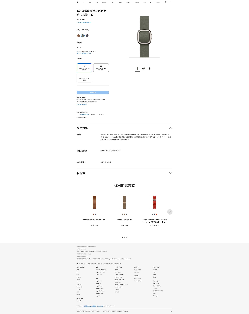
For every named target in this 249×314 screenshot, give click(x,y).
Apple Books (99, 293)
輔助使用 (155, 269)
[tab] (137, 68)
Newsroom (156, 283)
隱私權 (154, 274)
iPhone (79, 277)
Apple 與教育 (137, 278)
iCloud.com (99, 274)
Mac (78, 272)
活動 (154, 293)
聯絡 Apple (156, 295)
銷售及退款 (119, 311)
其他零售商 (100, 306)
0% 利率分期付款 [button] (89, 23)
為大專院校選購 (138, 281)
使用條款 (113, 311)
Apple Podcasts (100, 291)
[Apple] (77, 263)
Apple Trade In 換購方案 (121, 284)
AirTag (78, 289)
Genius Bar (118, 272)
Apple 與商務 (137, 269)
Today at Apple (119, 274)
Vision (78, 282)
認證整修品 (117, 282)
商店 (78, 269)
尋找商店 (117, 269)
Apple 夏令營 (118, 277)
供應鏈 (154, 277)
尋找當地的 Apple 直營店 (90, 306)
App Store (98, 295)
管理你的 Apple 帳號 (101, 269)
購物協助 (117, 292)
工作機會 (155, 288)
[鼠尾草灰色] (83, 35)
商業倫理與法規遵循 (158, 291)
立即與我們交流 (84, 114)
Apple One (99, 281)
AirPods (79, 284)
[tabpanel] (144, 37)
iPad (78, 274)
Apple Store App (119, 279)
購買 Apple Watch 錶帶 (94, 263)
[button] (165, 2)
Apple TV (98, 283)
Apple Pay (79, 300)
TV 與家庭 (79, 287)
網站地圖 (126, 311)
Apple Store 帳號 (100, 272)
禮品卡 (78, 294)
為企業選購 (136, 272)
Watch (83, 263)
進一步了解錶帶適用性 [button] (83, 53)
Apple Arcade (99, 288)
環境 (154, 272)
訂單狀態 (117, 289)
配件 (78, 292)
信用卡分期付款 (118, 287)
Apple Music (99, 286)
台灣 (171, 311)
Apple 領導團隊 (157, 286)
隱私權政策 (106, 311)
